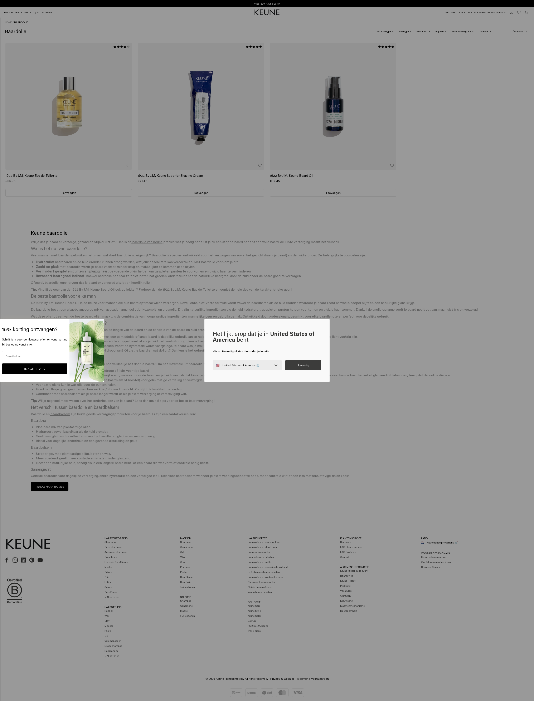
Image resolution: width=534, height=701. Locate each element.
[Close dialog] (100, 323)
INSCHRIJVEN (34, 368)
